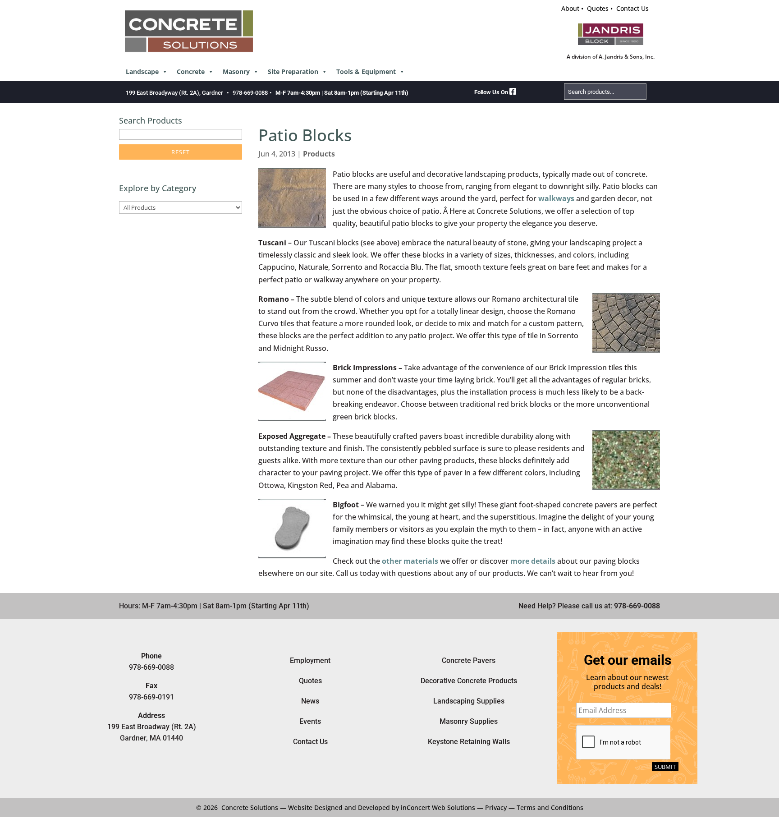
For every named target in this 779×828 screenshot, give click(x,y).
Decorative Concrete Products (469, 680)
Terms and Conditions (550, 807)
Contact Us (632, 8)
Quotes (598, 8)
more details (532, 561)
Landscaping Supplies (468, 701)
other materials (410, 561)
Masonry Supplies (469, 721)
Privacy (496, 807)
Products (319, 154)
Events (310, 721)
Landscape (142, 71)
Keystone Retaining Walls (469, 741)
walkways (556, 198)
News (310, 701)
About (570, 8)
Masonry (236, 71)
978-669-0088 (250, 92)
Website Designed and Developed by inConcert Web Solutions (381, 807)
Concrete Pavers (468, 660)
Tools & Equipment (366, 71)
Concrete (191, 71)
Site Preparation (293, 71)
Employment (310, 660)
